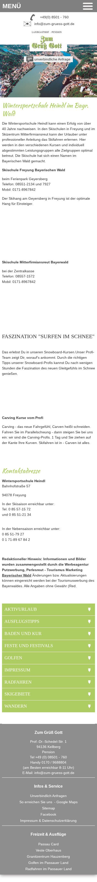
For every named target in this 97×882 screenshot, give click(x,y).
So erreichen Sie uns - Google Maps (48, 802)
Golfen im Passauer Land (48, 863)
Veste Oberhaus (48, 850)
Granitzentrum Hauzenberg (48, 856)
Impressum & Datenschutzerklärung (48, 821)
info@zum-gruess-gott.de (54, 24)
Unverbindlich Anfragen (48, 796)
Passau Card (48, 844)
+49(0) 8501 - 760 (54, 17)
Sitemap (48, 808)
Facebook (48, 814)
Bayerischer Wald (16, 575)
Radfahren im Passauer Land (48, 869)
